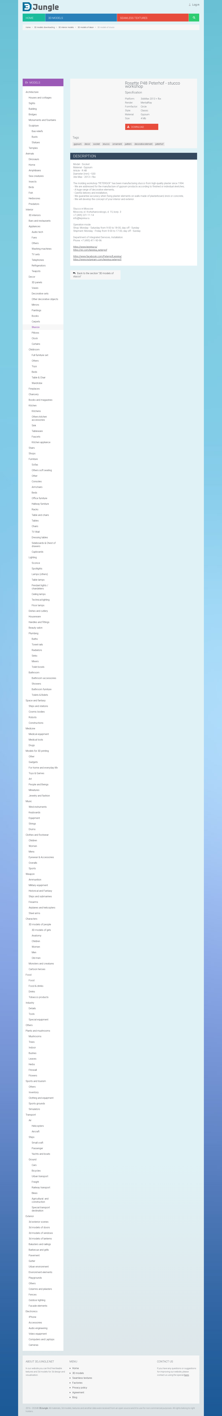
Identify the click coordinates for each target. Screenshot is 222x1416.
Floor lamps (38, 605)
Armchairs (37, 487)
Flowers (33, 1075)
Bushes (32, 1053)
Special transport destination (41, 1209)
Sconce (36, 563)
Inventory (34, 1092)
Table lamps (38, 579)
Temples (33, 148)
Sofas (35, 464)
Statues (36, 142)
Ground (32, 1159)
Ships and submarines (40, 896)
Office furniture (39, 498)
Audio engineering (38, 1328)
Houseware (35, 616)
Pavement (34, 1255)
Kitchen (33, 405)
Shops (32, 453)
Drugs (32, 745)
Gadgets (33, 762)
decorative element (143, 144)
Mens (31, 851)
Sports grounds (37, 1103)
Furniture (33, 459)
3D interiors (35, 215)
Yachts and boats (41, 1153)
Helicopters (38, 1125)
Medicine (30, 728)
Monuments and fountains (42, 120)
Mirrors (35, 304)
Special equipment (38, 1019)
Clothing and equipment (41, 1097)
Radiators (37, 650)
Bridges (33, 114)
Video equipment (38, 1333)
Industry (30, 1002)
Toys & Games (36, 773)
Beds (34, 371)
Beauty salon (35, 627)
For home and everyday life (43, 767)
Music (29, 801)
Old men (36, 958)
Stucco (36, 327)
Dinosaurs (34, 159)
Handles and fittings (39, 622)
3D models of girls (41, 930)
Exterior (30, 1216)
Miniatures (34, 790)
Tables (35, 520)
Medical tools (36, 739)
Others (35, 243)
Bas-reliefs (37, 131)
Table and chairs (40, 515)
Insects (33, 181)
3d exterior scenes (38, 1221)
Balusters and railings (40, 1244)
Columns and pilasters (40, 1289)
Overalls (33, 862)
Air (30, 1120)
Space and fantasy (36, 700)
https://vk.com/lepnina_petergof (90, 250)
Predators (34, 204)
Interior (29, 209)
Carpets (36, 321)
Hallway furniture (40, 503)
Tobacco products (38, 997)
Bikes (34, 1193)
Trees (32, 1042)
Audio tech (37, 232)
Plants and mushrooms (38, 1030)
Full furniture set (40, 355)
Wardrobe (37, 383)
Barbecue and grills (39, 1249)
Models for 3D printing (37, 750)
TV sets (36, 254)
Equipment (34, 818)
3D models (78, 1373)
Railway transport (41, 1187)
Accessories (35, 1322)
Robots (33, 717)
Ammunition (35, 879)
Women (33, 846)
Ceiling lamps (39, 594)
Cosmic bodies (37, 711)
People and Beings (38, 784)
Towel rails (37, 644)
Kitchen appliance (41, 442)
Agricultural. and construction (40, 1200)
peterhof (159, 144)
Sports (32, 868)
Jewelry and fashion (39, 795)
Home (32, 164)
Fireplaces (34, 388)
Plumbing (33, 633)
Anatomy (36, 935)
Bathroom (34, 672)
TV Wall (36, 531)
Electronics (31, 1311)
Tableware (37, 431)
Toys (34, 366)
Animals (30, 153)
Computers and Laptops (41, 1339)
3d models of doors (39, 1227)
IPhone (32, 1317)
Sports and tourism (36, 1081)
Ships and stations (38, 706)
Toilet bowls (38, 666)
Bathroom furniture (41, 689)
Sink (34, 425)
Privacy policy (79, 1387)
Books (35, 316)
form (186, 1375)
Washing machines (41, 248)
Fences (33, 1294)
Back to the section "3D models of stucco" (93, 275)
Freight (35, 1181)
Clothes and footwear (37, 834)
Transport (31, 1114)
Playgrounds (35, 1277)
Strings (32, 823)
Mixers (35, 661)
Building (33, 108)
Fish (31, 192)
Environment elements (40, 1272)
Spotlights (37, 568)
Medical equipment (39, 734)
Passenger (37, 1148)
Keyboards (34, 812)
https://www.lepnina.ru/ (85, 246)
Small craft (37, 1142)
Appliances (34, 226)
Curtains (36, 344)
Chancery (34, 394)
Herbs (32, 1064)
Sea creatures (36, 176)
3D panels (37, 282)
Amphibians (35, 170)
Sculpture (34, 125)
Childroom (34, 349)
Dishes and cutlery (38, 611)
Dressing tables (40, 537)
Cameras (33, 1345)
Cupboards (37, 551)
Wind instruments (38, 806)
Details (32, 1008)
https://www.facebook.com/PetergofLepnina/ (97, 256)
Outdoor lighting (37, 1300)
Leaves (32, 1058)
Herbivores (34, 198)
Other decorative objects (45, 299)
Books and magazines (40, 399)
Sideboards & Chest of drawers (44, 545)
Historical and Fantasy (40, 890)
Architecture (32, 92)
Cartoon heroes (37, 969)
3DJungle (43, 1408)
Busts (35, 136)
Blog (74, 1397)
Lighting (33, 557)
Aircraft (35, 1131)
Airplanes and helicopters (42, 907)
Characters (31, 918)
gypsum (78, 144)
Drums (32, 829)
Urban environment (39, 1266)
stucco (106, 144)
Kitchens (36, 411)
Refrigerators (39, 265)
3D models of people (40, 924)
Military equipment (38, 885)
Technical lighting (41, 599)
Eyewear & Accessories (41, 857)
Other (34, 475)
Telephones (38, 260)
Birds (31, 187)
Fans (34, 237)
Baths (35, 639)
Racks (35, 509)
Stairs (32, 447)
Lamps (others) (40, 574)
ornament (117, 144)
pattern (128, 144)
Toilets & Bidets (40, 694)
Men (34, 952)
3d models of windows (41, 1233)
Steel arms (34, 913)
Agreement (78, 1392)
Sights (32, 103)
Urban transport (40, 1176)
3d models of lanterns (40, 1238)
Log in (195, 4)
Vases (35, 288)
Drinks (32, 991)
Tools (32, 1014)
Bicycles (36, 1170)
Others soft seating (42, 470)
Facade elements (38, 1305)
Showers (36, 683)
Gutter (32, 1261)
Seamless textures (82, 1378)
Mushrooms (35, 1036)
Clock (35, 338)
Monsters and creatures (41, 963)
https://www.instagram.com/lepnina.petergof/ (97, 259)
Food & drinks (36, 986)
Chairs (35, 526)
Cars (34, 1165)
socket (96, 144)
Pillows (35, 332)
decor (87, 144)
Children (33, 840)
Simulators (34, 1109)
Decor (32, 276)
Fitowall (33, 1070)
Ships (31, 1137)
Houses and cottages (40, 97)
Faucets (36, 436)
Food (28, 974)
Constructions (36, 722)
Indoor (32, 1047)
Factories (77, 1382)
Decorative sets (40, 293)
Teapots (36, 271)
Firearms (33, 902)
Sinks (34, 655)
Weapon (30, 874)
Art (30, 778)
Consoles (37, 481)
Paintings (36, 310)
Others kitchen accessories (39, 418)
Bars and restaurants (40, 220)
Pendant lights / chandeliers (40, 587)
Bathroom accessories (44, 678)
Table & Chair (38, 377)
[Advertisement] (111, 54)
